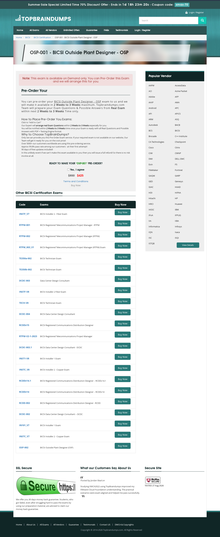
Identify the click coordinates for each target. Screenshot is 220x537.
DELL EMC (180, 159)
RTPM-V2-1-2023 (28, 336)
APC (177, 108)
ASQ (177, 119)
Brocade (153, 136)
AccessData (180, 85)
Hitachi (152, 198)
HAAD (178, 187)
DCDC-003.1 (25, 347)
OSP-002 (23, 447)
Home (20, 30)
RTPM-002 (24, 236)
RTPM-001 (24, 225)
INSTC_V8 (24, 369)
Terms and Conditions (75, 181)
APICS (178, 114)
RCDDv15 (24, 325)
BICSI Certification (42, 37)
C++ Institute (181, 136)
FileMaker (153, 170)
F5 (176, 164)
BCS (150, 131)
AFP (177, 97)
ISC (150, 238)
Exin (151, 164)
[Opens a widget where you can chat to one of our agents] (208, 531)
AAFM (151, 85)
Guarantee (91, 30)
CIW (151, 153)
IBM (177, 210)
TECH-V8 (24, 302)
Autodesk (153, 125)
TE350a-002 (25, 258)
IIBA (177, 221)
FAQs (106, 30)
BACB (177, 125)
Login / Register (196, 12)
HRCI (151, 204)
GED (151, 181)
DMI (151, 159)
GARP (177, 176)
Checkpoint (180, 142)
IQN (151, 232)
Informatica (154, 227)
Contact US (105, 524)
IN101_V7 (24, 425)
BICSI (27, 37)
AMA (177, 102)
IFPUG (178, 215)
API (150, 114)
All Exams (34, 30)
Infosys (178, 227)
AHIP (151, 102)
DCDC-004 (24, 313)
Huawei (178, 204)
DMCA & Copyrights (124, 524)
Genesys (179, 181)
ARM (151, 119)
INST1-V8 (24, 358)
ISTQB (151, 243)
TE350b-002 (25, 269)
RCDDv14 (24, 391)
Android (152, 108)
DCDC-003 (24, 280)
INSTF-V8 (24, 291)
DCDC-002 (24, 414)
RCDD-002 (24, 402)
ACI (150, 91)
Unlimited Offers (71, 30)
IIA (150, 221)
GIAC (151, 187)
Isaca (177, 232)
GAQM (152, 176)
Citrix (177, 148)
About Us (30, 524)
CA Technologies (156, 142)
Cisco (151, 148)
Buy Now (122, 212)
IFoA (151, 215)
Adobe (152, 97)
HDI (150, 193)
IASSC (151, 210)
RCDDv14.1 (25, 380)
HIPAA (178, 193)
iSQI (177, 238)
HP (176, 198)
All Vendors (51, 30)
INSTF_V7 (24, 213)
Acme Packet (181, 91)
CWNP (178, 153)
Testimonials (122, 30)
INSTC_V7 (24, 436)
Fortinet (179, 170)
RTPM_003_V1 (26, 247)
